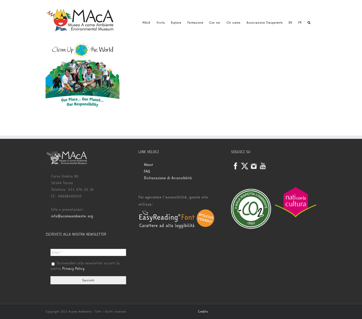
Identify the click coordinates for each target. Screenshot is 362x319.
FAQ (147, 171)
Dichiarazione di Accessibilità (168, 178)
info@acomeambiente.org (72, 216)
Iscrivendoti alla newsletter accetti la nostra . (85, 266)
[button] (309, 22)
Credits (203, 311)
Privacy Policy (73, 268)
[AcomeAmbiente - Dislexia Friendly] (176, 211)
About (148, 164)
